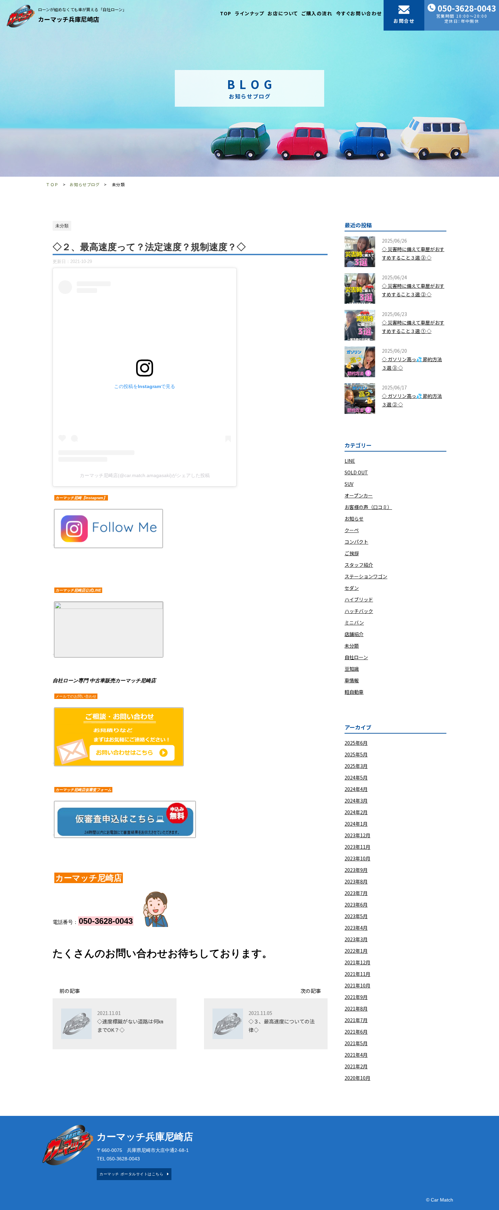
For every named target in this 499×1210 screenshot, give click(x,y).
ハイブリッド (359, 599)
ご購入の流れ (317, 13)
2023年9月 (356, 869)
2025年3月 (356, 765)
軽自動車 (354, 691)
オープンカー (359, 495)
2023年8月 (356, 881)
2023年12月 (357, 835)
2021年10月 (357, 985)
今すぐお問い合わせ (359, 13)
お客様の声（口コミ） (368, 507)
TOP (226, 13)
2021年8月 (356, 1008)
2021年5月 (356, 1043)
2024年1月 (356, 823)
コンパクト (356, 541)
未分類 (352, 645)
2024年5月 (356, 777)
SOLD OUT (356, 472)
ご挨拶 (352, 553)
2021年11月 (357, 973)
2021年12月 (357, 962)
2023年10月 (357, 858)
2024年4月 (356, 789)
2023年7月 (356, 893)
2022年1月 (356, 950)
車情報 (352, 680)
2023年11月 (357, 846)
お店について (282, 13)
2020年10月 (357, 1077)
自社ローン (356, 657)
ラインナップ (249, 13)
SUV (349, 483)
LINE (350, 460)
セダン (352, 587)
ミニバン (354, 622)
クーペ (352, 530)
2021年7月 (356, 1020)
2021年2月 (356, 1066)
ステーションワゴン (366, 576)
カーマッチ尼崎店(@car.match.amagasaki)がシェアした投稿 (145, 475)
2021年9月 (356, 997)
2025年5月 (356, 754)
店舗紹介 (354, 634)
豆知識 (352, 668)
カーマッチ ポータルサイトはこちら (131, 1174)
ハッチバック (359, 611)
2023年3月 (356, 939)
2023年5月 (356, 916)
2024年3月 (356, 800)
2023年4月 (356, 927)
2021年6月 (356, 1031)
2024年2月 (356, 812)
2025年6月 (356, 742)
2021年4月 (356, 1054)
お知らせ (354, 518)
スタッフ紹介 (359, 564)
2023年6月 (356, 904)
